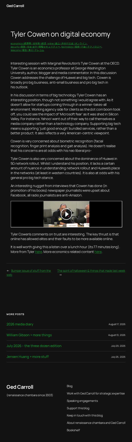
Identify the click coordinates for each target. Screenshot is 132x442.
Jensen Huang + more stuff (28, 357)
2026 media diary (20, 324)
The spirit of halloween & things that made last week (91, 271)
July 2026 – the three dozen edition (34, 346)
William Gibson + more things (29, 335)
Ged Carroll (15, 5)
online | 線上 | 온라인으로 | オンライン (67, 43)
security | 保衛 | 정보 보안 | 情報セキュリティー (35, 46)
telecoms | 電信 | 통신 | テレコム (27, 50)
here (38, 251)
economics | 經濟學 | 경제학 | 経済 (28, 43)
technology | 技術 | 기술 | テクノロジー (81, 46)
